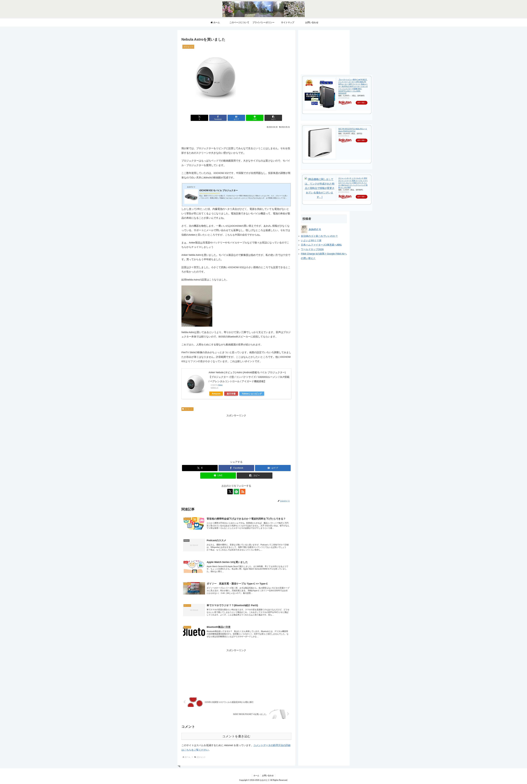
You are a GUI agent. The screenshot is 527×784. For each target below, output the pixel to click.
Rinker (220, 385)
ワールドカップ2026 (312, 249)
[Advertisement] (236, 136)
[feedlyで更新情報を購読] (236, 491)
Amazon (216, 393)
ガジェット (188, 409)
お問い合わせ (268, 775)
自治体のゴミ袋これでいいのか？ (319, 236)
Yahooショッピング (252, 393)
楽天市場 (231, 393)
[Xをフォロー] (230, 491)
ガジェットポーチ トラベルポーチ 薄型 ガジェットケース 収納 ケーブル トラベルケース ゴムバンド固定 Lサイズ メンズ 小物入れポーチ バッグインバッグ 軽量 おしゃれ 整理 (353, 182)
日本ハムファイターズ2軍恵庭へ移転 (321, 244)
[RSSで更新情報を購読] (242, 491)
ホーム (256, 775)
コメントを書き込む (236, 736)
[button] (273, 118)
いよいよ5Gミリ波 (311, 240)
